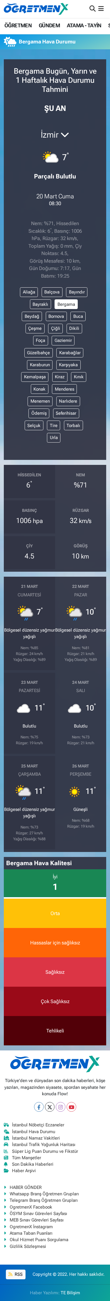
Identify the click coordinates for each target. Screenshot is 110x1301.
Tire (53, 425)
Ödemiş (39, 413)
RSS (18, 1274)
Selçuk (33, 425)
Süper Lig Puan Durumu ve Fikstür (45, 1151)
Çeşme (35, 328)
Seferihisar (66, 413)
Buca (78, 316)
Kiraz (60, 376)
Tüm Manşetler (26, 1157)
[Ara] (92, 9)
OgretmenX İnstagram (31, 1226)
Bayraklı (40, 304)
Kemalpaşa (35, 376)
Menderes (64, 389)
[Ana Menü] (101, 9)
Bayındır (77, 292)
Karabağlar (70, 352)
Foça (40, 340)
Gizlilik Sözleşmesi (28, 1246)
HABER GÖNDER (26, 1187)
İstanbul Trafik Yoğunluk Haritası (43, 1144)
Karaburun (40, 364)
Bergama (66, 304)
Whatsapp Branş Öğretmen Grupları (44, 1194)
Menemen (40, 401)
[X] (50, 1107)
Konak (39, 389)
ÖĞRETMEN (18, 25)
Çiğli (55, 328)
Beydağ (32, 316)
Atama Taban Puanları (31, 1233)
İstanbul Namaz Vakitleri (36, 1138)
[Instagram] (60, 1107)
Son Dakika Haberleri (32, 1164)
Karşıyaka (68, 364)
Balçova (52, 292)
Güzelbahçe (38, 352)
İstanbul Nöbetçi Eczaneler (38, 1125)
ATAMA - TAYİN (84, 25)
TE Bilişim (70, 1292)
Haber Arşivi (24, 1170)
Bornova (56, 316)
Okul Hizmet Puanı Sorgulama (39, 1239)
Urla (54, 437)
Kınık (79, 376)
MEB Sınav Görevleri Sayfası (37, 1220)
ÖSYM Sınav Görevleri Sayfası (38, 1213)
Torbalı (73, 425)
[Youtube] (71, 1107)
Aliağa (29, 292)
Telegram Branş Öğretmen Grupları (44, 1200)
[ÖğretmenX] (36, 8)
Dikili (74, 328)
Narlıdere (68, 401)
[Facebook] (39, 1107)
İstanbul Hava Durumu (33, 1131)
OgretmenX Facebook (31, 1207)
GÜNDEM (49, 25)
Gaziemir (63, 340)
